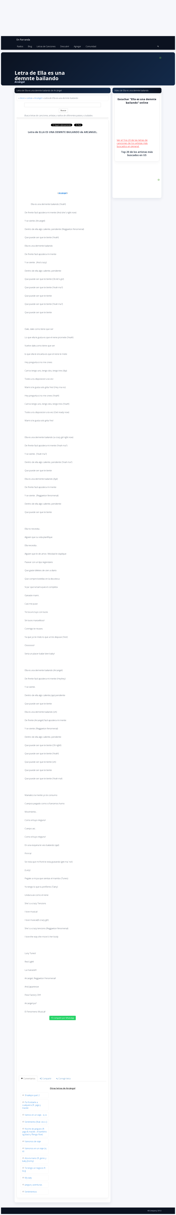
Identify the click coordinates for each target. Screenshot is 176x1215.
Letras (29, 98)
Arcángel (38, 98)
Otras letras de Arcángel (62, 1088)
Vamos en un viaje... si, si (36, 1114)
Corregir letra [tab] (64, 1078)
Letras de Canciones (46, 46)
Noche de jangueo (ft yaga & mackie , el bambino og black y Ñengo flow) (34, 1131)
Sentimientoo (31, 1191)
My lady (28, 1177)
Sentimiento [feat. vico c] (36, 1121)
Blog (30, 46)
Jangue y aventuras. (33, 1184)
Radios (20, 46)
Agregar (77, 46)
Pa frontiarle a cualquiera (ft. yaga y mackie (31, 1105)
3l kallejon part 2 (32, 1095)
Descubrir (64, 46)
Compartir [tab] (46, 1078)
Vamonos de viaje (33, 1141)
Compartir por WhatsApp (63, 1018)
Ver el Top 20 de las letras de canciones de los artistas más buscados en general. (132, 143)
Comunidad (91, 46)
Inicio (22, 98)
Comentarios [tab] (29, 1078)
